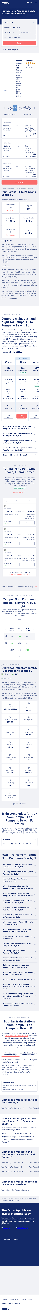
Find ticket (10, 210)
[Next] (34, 108)
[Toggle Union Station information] (35, 1086)
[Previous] (5, 629)
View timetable (10, 235)
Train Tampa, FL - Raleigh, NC (12, 1167)
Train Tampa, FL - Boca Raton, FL (13, 1108)
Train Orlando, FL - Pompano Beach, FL (15, 1190)
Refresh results (18, 492)
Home (4, 1199)
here (35, 587)
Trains (10, 1199)
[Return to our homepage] (5, 3)
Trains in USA (20, 1199)
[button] (11, 32)
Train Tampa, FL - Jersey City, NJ (12, 1171)
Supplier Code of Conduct (11, 1303)
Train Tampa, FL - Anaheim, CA (12, 1163)
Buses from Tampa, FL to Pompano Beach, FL (18, 1133)
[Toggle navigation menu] (36, 3)
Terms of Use (14, 1299)
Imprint (4, 1299)
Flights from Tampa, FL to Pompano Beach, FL (18, 1137)
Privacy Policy (27, 1299)
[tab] (10, 114)
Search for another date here (19, 574)
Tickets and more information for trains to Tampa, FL (17, 1141)
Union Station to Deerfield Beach (16, 1036)
